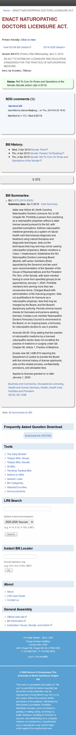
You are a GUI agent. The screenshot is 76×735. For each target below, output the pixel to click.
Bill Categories (15, 483)
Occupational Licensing (50, 383)
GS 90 (11, 394)
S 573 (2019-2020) (22, 200)
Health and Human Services (23, 387)
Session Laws (14, 478)
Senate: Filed (39, 149)
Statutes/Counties (17, 487)
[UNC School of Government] (37, 3)
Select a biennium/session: (19, 516)
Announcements (16, 491)
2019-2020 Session (54, 47)
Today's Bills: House (18, 458)
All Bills (11, 466)
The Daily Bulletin (17, 454)
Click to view (28, 39)
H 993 (23, 115)
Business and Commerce (22, 383)
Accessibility (42, 656)
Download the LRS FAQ (38, 435)
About (10, 591)
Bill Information (16, 620)
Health (44, 387)
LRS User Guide (16, 595)
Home (6, 10)
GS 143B (21, 394)
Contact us (13, 600)
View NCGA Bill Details (17, 47)
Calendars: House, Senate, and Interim (29, 625)
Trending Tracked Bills (19, 470)
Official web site (17, 616)
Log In (31, 656)
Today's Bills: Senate (18, 462)
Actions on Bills (15, 474)
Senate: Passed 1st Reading (47, 153)
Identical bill (15, 106)
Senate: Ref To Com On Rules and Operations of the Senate (40, 158)
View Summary (49, 204)
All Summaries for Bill (20, 412)
